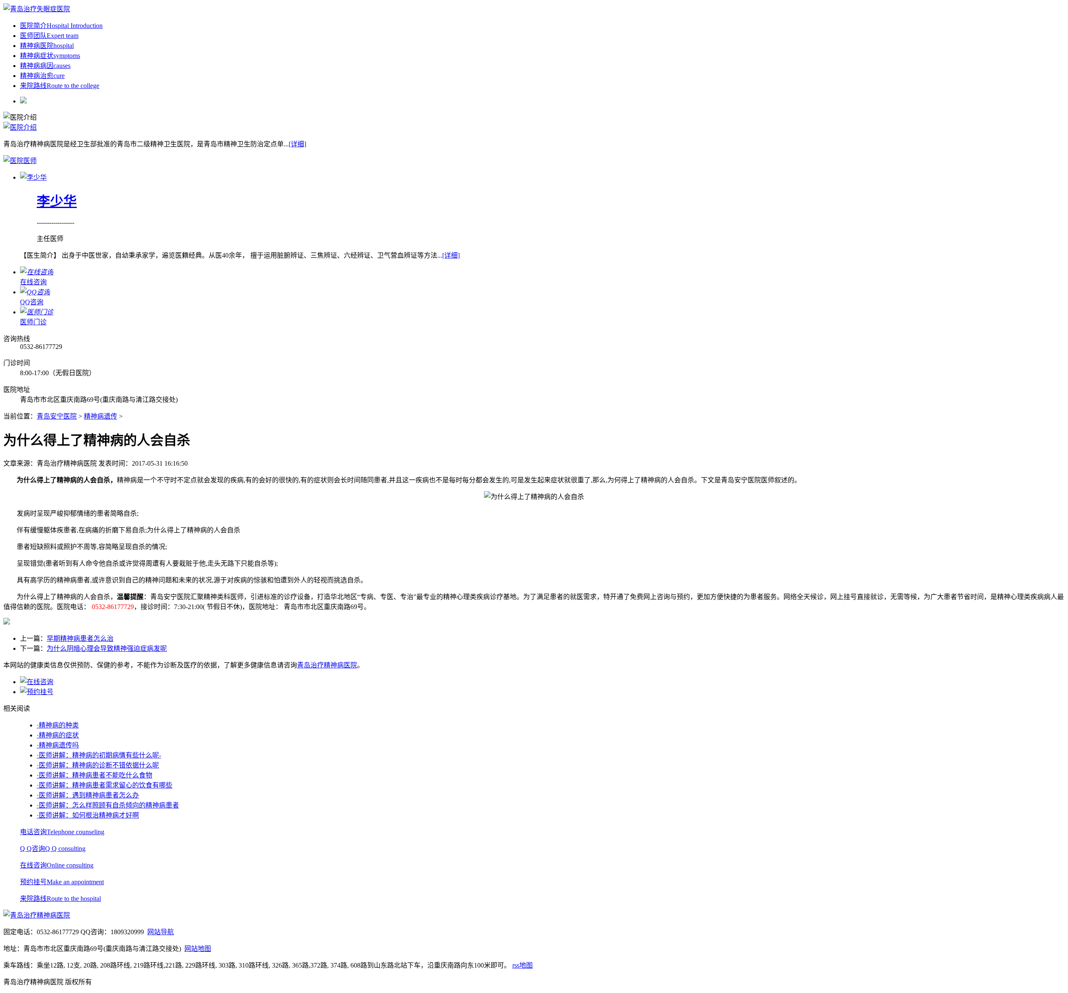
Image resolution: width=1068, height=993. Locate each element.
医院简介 (61, 25)
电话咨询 (62, 831)
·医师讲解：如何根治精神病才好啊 (88, 815)
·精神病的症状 (58, 735)
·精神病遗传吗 (58, 745)
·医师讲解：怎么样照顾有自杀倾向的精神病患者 (108, 805)
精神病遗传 (100, 416)
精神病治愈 (42, 75)
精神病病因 (45, 65)
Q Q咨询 (53, 848)
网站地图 (197, 948)
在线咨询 (56, 865)
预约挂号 (62, 881)
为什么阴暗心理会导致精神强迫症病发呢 (107, 648)
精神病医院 (47, 45)
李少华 (57, 201)
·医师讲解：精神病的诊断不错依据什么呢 (98, 765)
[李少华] (33, 177)
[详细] (297, 144)
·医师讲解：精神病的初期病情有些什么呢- (99, 755)
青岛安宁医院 (57, 416)
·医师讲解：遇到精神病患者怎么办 (88, 795)
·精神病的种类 (58, 725)
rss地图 (522, 965)
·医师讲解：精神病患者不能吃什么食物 (94, 775)
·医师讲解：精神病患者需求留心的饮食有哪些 (104, 785)
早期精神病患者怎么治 (80, 638)
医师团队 (49, 35)
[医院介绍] (20, 127)
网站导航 (160, 931)
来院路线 (59, 85)
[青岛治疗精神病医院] (36, 9)
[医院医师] (20, 160)
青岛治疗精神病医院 (327, 665)
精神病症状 (50, 55)
